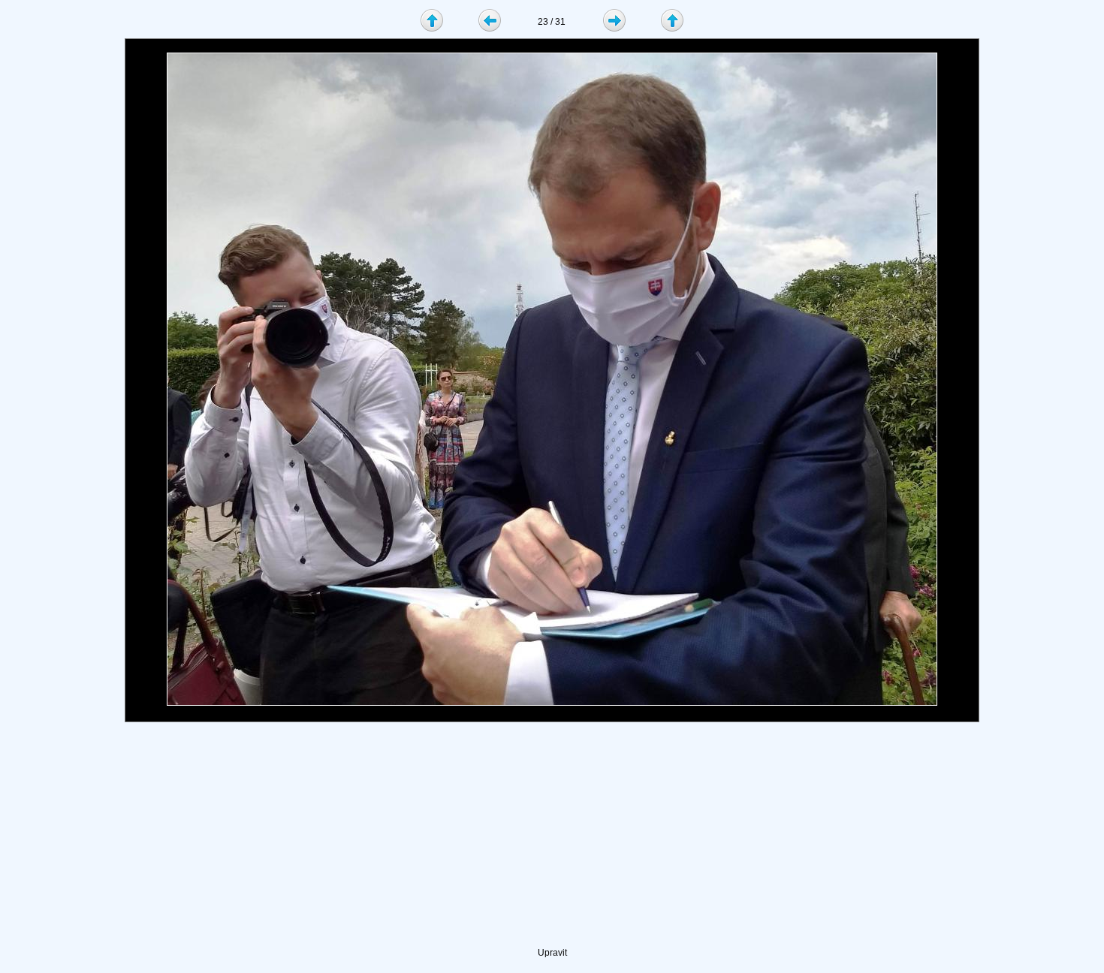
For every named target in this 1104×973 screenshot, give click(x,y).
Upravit (552, 952)
